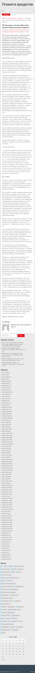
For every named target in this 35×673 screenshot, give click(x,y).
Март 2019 (5, 457)
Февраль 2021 (6, 407)
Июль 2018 (5, 474)
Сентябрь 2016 (6, 509)
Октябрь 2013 (5, 537)
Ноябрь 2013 (5, 535)
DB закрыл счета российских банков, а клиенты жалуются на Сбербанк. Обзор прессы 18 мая (12, 355)
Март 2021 (5, 405)
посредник (20, 627)
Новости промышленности (9, 583)
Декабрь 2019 (5, 437)
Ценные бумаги (6, 603)
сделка (3, 632)
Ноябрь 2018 (5, 465)
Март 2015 (5, 518)
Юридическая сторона (15, 609)
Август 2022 (5, 372)
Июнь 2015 (5, 511)
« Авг (3, 659)
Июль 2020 (5, 422)
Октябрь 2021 (5, 390)
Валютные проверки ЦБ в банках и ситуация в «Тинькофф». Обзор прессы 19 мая (13, 349)
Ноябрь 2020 (5, 413)
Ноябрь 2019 (5, 439)
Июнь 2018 (5, 476)
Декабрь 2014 (5, 524)
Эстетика (4, 609)
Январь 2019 (5, 461)
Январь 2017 (5, 500)
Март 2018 (5, 483)
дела (3, 618)
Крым (13, 572)
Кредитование (5, 572)
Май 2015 (4, 513)
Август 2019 (5, 446)
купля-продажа (13, 621)
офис (13, 627)
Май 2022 (4, 374)
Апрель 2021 (5, 403)
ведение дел (16, 615)
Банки (10, 18)
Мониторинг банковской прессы (10, 577)
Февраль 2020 (6, 433)
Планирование (14, 589)
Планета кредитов (17, 4)
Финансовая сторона (7, 598)
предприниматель (6, 629)
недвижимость (5, 627)
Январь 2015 (5, 522)
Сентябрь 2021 (6, 392)
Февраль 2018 (6, 485)
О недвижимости (19, 586)
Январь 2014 (5, 533)
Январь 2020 (5, 435)
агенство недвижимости (8, 612)
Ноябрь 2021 (5, 387)
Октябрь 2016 (5, 507)
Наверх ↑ (32, 671)
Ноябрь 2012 (5, 557)
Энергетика (21, 606)
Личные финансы (6, 575)
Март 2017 (5, 496)
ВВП (11, 566)
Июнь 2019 (5, 450)
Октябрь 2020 (5, 416)
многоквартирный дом (8, 624)
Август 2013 (5, 541)
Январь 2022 (5, 383)
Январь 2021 (5, 409)
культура (4, 621)
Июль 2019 (5, 448)
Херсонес (18, 601)
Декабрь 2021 (5, 385)
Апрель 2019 (5, 455)
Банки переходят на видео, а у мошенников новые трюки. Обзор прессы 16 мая (13, 364)
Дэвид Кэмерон (6, 569)
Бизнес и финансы (18, 18)
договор (15, 618)
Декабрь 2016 (5, 502)
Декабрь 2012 (5, 554)
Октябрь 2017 (5, 494)
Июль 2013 (5, 544)
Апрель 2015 (5, 515)
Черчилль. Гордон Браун (8, 606)
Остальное (5, 589)
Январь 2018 (5, 487)
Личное (19, 572)
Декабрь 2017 (5, 489)
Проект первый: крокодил (8, 592)
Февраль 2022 (6, 381)
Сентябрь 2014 (6, 531)
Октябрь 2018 (5, 468)
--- (2, 566)
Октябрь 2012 (5, 559)
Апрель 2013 (5, 550)
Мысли (3, 580)
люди (20, 621)
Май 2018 (4, 478)
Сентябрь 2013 (6, 539)
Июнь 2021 (5, 398)
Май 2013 (4, 548)
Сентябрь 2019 (6, 444)
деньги (8, 618)
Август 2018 (5, 472)
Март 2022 (5, 379)
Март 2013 (5, 552)
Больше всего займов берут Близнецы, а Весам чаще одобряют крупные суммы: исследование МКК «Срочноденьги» (13, 344)
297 (6, 566)
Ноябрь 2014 (5, 526)
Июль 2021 (5, 396)
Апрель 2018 (5, 481)
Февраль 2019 (6, 459)
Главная (4, 18)
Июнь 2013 (5, 546)
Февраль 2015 (6, 520)
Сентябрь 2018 (6, 470)
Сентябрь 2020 (6, 418)
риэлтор (16, 629)
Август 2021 (5, 394)
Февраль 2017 (6, 498)
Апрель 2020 (5, 429)
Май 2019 (4, 452)
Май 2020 (4, 426)
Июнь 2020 (5, 424)
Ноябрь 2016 (5, 505)
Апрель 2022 (5, 377)
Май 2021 (4, 400)
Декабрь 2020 (5, 411)
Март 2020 (5, 431)
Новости (10, 580)
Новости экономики (7, 586)
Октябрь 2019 (5, 442)
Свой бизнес (5, 595)
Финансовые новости (7, 601)
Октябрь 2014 (5, 528)
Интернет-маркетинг (17, 569)
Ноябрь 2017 (5, 492)
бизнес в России (6, 615)
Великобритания (19, 566)
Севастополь (14, 595)
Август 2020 (5, 420)
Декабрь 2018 (5, 463)
